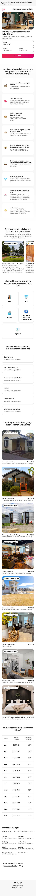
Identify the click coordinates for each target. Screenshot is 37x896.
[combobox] (17, 44)
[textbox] (9, 50)
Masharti (20, 887)
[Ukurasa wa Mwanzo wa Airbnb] (3, 9)
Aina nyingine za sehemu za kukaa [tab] (23, 831)
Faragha (14, 887)
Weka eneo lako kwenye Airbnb (23, 9)
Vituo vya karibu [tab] (6, 831)
